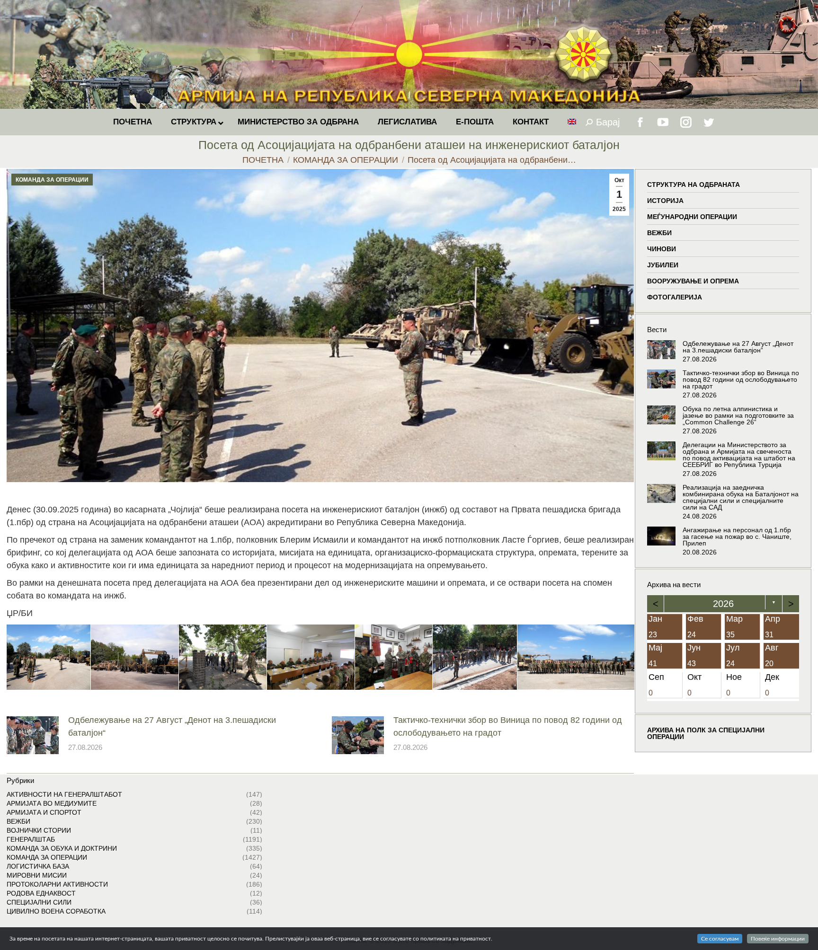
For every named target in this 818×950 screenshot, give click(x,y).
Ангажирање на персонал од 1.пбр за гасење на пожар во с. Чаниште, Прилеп (737, 536)
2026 (723, 603)
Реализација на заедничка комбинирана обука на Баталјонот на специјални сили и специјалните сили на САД (741, 497)
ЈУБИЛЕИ (662, 265)
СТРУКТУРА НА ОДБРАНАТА (693, 184)
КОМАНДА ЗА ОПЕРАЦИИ (52, 179)
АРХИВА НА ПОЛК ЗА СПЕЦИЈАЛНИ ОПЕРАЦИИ (706, 733)
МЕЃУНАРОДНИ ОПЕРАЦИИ (692, 216)
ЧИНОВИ (661, 249)
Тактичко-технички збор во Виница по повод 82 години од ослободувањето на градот (507, 726)
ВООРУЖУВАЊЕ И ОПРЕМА (693, 281)
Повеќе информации (778, 938)
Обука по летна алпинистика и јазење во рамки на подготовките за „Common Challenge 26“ (738, 415)
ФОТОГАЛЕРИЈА (674, 297)
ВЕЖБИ (659, 232)
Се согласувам (719, 938)
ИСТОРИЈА (665, 200)
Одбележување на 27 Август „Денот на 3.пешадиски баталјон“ (172, 726)
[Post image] (33, 735)
